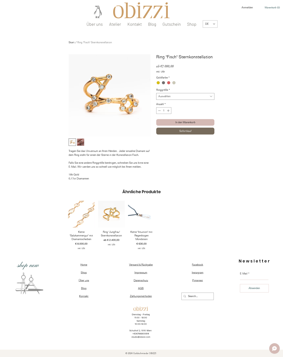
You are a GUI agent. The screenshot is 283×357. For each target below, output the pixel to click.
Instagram (197, 272)
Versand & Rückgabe (141, 264)
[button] (272, 7)
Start (72, 42)
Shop (84, 272)
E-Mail (243, 273)
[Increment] (168, 110)
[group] (141, 226)
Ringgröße (163, 89)
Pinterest (197, 280)
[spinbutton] (163, 110)
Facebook (197, 264)
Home (83, 264)
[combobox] (185, 96)
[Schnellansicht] (81, 214)
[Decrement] (159, 110)
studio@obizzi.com (141, 337)
